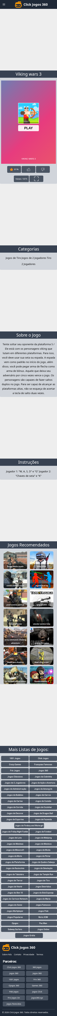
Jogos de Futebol (43, 832)
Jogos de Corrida (15, 807)
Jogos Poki (43, 911)
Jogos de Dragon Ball (43, 813)
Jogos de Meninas (15, 844)
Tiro (49, 258)
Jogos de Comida (43, 801)
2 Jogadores (28, 264)
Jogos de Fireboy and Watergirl (29, 825)
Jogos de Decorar (15, 813)
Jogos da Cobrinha (43, 777)
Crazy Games (15, 764)
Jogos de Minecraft (15, 850)
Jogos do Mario (43, 899)
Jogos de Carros (43, 795)
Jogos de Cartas (15, 801)
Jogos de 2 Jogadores (34, 258)
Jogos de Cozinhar (43, 807)
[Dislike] (43, 169)
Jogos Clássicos (15, 777)
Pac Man (43, 923)
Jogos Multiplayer (15, 911)
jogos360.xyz (37, 997)
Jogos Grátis (29, 935)
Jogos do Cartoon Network (15, 899)
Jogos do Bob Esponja (43, 893)
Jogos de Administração (15, 789)
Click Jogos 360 (14, 967)
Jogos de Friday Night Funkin (15, 832)
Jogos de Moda (43, 850)
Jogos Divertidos (43, 887)
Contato (17, 954)
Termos (39, 954)
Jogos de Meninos (43, 844)
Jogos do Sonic (15, 905)
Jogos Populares (15, 917)
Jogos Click (37, 991)
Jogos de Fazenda (43, 819)
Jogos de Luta (15, 838)
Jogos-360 (37, 973)
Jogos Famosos (43, 905)
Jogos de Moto (15, 856)
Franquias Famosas (43, 764)
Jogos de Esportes (15, 819)
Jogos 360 (43, 770)
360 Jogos (37, 967)
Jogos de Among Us (43, 789)
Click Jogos (43, 758)
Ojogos (15, 923)
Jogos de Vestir (15, 887)
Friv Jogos (15, 770)
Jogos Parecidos (14, 1004)
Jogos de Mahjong (43, 838)
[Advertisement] (28, 39)
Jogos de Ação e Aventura (43, 783)
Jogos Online (43, 929)
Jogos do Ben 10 (15, 893)
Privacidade (28, 954)
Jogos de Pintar (43, 856)
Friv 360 (37, 979)
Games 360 (37, 985)
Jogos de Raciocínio (15, 868)
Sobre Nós (7, 954)
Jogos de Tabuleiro (15, 874)
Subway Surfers (15, 929)
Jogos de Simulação (43, 868)
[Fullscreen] (36, 179)
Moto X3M (43, 917)
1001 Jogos (15, 758)
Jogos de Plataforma (15, 862)
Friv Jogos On (14, 997)
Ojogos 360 (14, 985)
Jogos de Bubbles (15, 795)
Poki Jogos (14, 991)
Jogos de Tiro (13, 258)
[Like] (28, 169)
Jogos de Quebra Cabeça (43, 862)
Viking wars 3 (29, 74)
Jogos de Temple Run (43, 874)
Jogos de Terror (15, 880)
